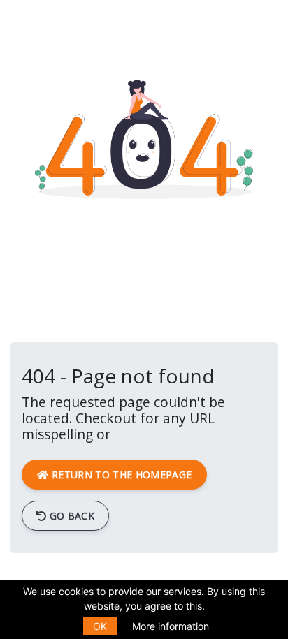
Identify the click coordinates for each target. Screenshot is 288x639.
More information (170, 626)
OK (100, 626)
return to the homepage (120, 474)
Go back (70, 515)
